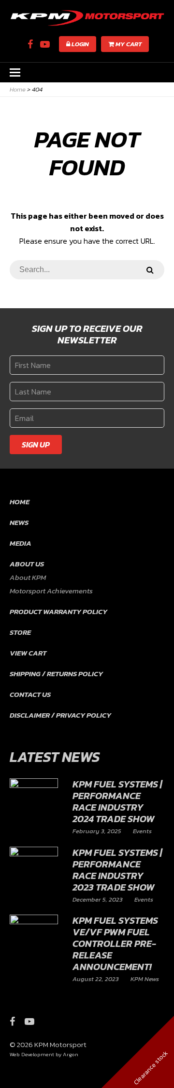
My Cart (128, 44)
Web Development (32, 1054)
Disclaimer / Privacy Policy (60, 715)
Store (20, 632)
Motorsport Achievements (51, 590)
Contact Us (30, 694)
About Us (27, 563)
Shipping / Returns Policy (56, 673)
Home (19, 501)
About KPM (28, 577)
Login (79, 44)
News (19, 522)
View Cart (28, 652)
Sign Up (36, 444)
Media (20, 543)
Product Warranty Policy (58, 611)
